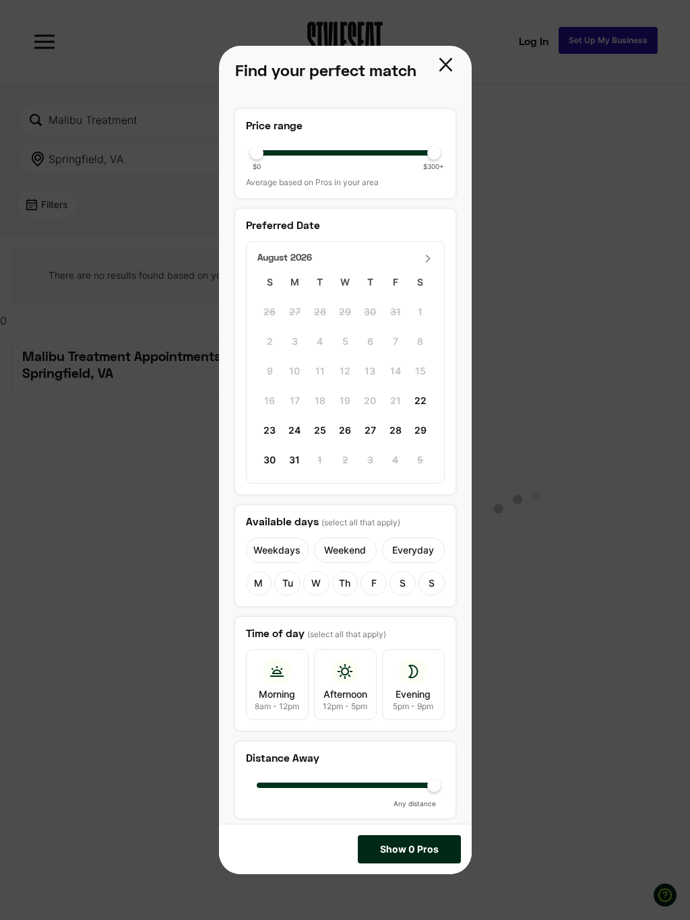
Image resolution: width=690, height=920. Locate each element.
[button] (447, 66)
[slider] (345, 153)
